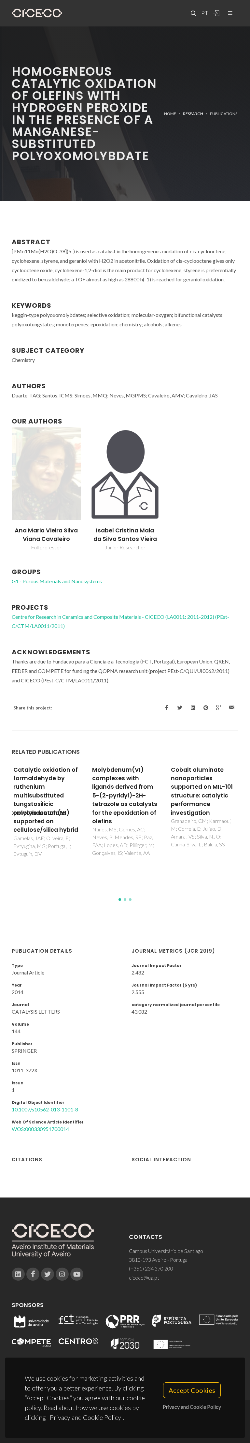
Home (170, 113)
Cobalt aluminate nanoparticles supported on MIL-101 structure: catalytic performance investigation (202, 791)
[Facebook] (32, 1274)
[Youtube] (76, 1274)
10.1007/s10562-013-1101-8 (45, 1109)
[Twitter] (47, 1274)
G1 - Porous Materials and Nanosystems (57, 581)
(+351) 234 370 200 (151, 1268)
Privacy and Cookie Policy (192, 1407)
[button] (119, 899)
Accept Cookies (192, 1390)
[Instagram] (62, 1274)
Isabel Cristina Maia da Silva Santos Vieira (125, 535)
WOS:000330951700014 (40, 1129)
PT (204, 13)
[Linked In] (18, 1274)
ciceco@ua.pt (144, 1277)
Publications (223, 113)
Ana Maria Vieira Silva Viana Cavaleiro (46, 535)
